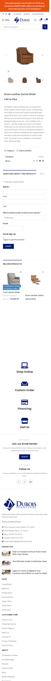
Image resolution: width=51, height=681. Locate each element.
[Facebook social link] (3, 14)
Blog (4, 672)
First (5, 196)
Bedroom (5, 588)
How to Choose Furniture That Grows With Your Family (29, 552)
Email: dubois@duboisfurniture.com (18, 541)
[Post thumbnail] (6, 553)
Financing (24, 409)
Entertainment (7, 597)
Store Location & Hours (11, 522)
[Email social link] (40, 160)
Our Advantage (8, 659)
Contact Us (6, 637)
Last (4, 206)
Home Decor (7, 605)
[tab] (19, 173)
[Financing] (25, 402)
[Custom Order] (25, 384)
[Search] (35, 20)
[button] (6, 55)
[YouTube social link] (9, 14)
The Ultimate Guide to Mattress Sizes (29, 561)
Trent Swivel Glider (11, 292)
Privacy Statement (9, 641)
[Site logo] (21, 20)
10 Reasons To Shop (10, 655)
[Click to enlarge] (8, 71)
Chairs (41, 157)
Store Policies (7, 645)
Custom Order (24, 390)
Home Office (7, 601)
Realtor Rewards (8, 676)
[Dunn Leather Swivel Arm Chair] (35, 279)
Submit (8, 246)
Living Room (7, 584)
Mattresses (6, 610)
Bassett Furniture (9, 295)
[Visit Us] (25, 421)
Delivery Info (7, 620)
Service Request (8, 628)
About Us (5, 632)
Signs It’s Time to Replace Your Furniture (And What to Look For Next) (29, 572)
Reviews (5, 664)
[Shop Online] (25, 365)
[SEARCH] (44, 26)
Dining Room (7, 593)
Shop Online (24, 372)
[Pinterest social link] (43, 160)
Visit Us (24, 427)
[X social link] (6, 14)
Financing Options (9, 624)
